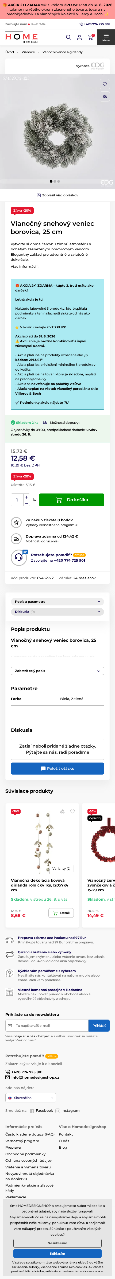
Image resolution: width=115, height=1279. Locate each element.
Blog (63, 1147)
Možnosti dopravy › (65, 423)
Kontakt (66, 1134)
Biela (64, 699)
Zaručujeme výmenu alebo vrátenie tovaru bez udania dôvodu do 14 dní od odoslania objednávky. (61, 959)
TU (66, 403)
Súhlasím (57, 1253)
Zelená (77, 699)
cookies (57, 1235)
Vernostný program (22, 1141)
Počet (17, 500)
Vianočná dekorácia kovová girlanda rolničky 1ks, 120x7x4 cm (39, 885)
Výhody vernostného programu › (52, 525)
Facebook (44, 1110)
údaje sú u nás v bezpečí (31, 1036)
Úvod (9, 52)
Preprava (13, 1147)
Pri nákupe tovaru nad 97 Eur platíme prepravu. (56, 942)
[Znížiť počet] (27, 503)
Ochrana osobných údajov (28, 1160)
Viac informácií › (25, 266)
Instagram (71, 1110)
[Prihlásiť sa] (79, 37)
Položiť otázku (60, 768)
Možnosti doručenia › (42, 541)
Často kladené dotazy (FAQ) (30, 1134)
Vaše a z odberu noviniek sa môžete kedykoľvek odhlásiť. (51, 1038)
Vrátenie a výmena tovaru (28, 1167)
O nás (64, 1141)
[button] (68, 37)
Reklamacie (15, 1197)
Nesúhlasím (57, 1243)
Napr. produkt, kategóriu (40, 51)
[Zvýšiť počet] (27, 497)
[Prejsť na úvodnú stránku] (21, 37)
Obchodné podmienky (25, 1154)
